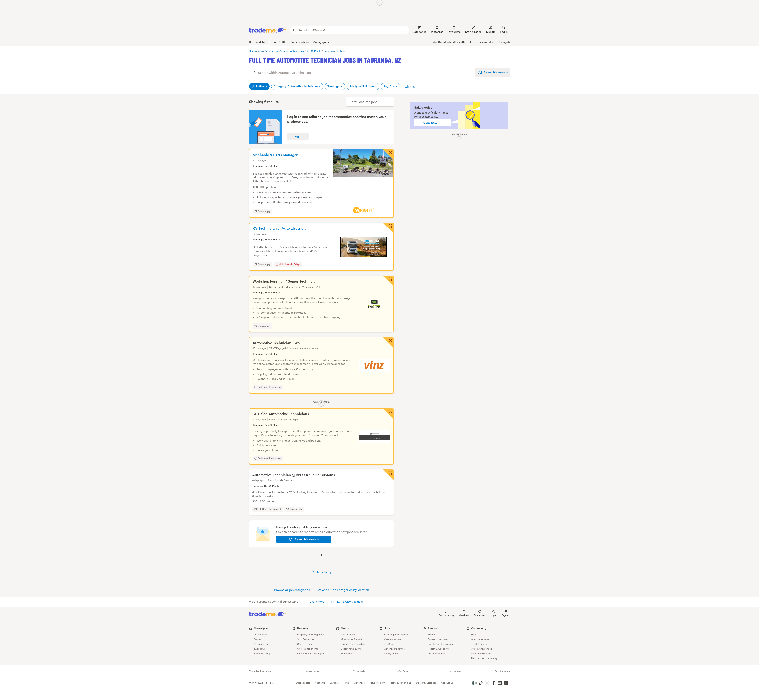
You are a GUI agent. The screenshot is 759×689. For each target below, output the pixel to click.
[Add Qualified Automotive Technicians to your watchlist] (388, 413)
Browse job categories (396, 634)
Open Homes (304, 644)
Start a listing (446, 615)
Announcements (480, 639)
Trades (431, 634)
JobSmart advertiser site (449, 42)
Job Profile (279, 42)
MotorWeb (359, 671)
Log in (504, 32)
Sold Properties (305, 639)
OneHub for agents (307, 648)
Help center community (484, 658)
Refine (260, 86)
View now (430, 123)
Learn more (317, 601)
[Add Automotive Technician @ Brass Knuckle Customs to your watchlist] (388, 474)
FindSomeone (502, 671)
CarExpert (404, 671)
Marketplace (262, 628)
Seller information (481, 653)
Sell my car (347, 653)
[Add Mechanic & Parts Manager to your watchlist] (388, 154)
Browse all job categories (292, 590)
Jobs (387, 628)
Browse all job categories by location (343, 590)
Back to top (323, 572)
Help (473, 634)
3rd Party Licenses (481, 648)
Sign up (490, 32)
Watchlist (464, 615)
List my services (437, 653)
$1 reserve (260, 648)
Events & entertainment (441, 644)
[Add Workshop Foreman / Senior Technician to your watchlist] (388, 281)
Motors (345, 628)
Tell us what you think (349, 602)
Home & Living (262, 653)
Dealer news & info (351, 648)
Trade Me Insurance (260, 671)
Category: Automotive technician (296, 86)
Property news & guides (310, 634)
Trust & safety (479, 644)
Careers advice (300, 42)
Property (303, 628)
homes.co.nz (312, 671)
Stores (257, 639)
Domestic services (438, 639)
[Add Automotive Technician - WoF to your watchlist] (388, 342)
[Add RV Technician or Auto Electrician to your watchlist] (388, 228)
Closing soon (261, 644)
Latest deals (261, 634)
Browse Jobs (257, 42)
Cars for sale (348, 634)
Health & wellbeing (438, 648)
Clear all (410, 86)
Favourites (480, 615)
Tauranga (333, 86)
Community (478, 628)
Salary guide (321, 42)
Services (433, 628)
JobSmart (389, 644)
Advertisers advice (482, 42)
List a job (504, 42)
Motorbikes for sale (351, 639)
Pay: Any (389, 86)
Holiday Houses (452, 671)
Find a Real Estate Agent (311, 653)
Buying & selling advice (353, 644)
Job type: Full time (361, 86)
